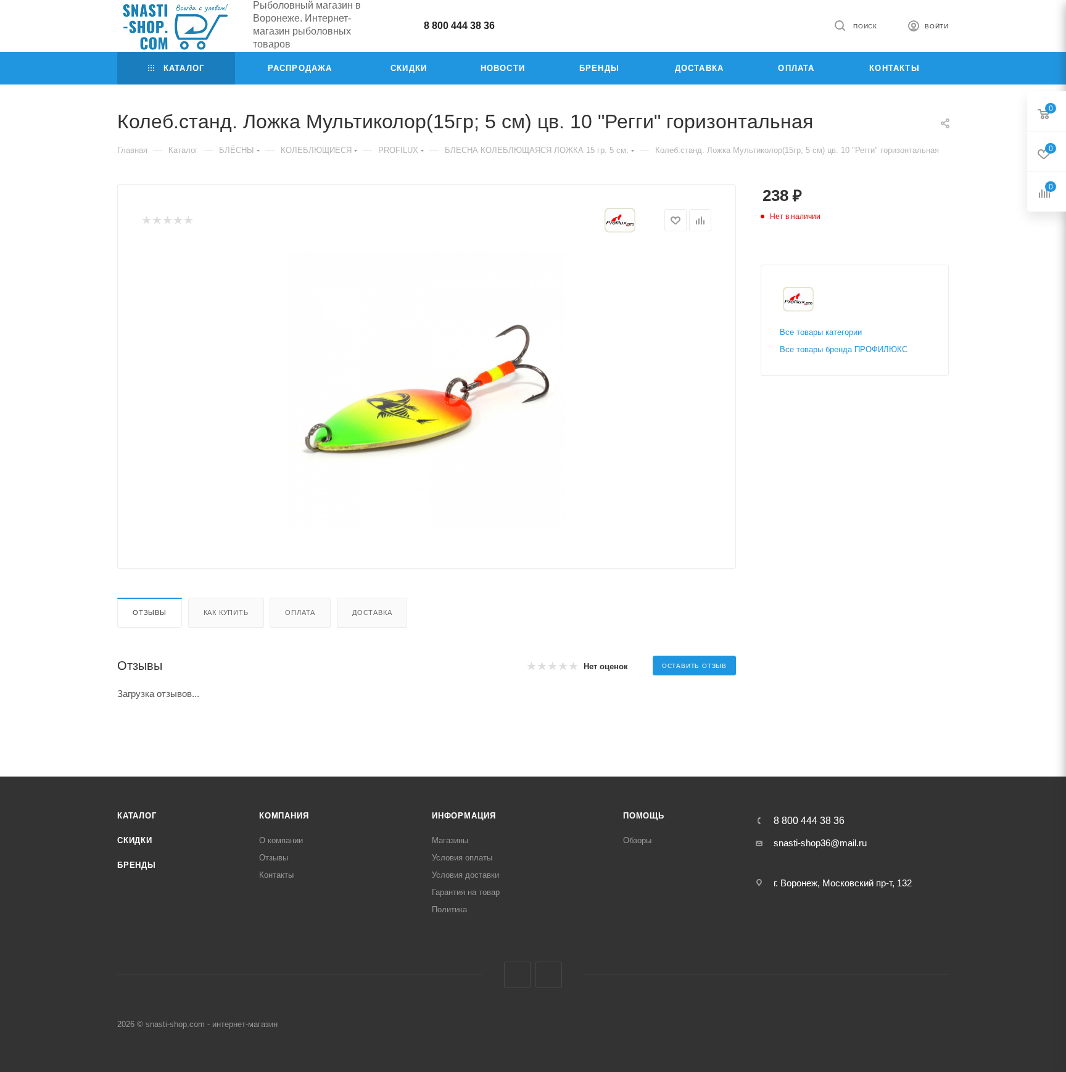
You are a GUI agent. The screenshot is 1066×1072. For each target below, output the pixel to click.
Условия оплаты (462, 857)
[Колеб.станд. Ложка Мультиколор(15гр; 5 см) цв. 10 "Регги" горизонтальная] (427, 390)
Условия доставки (465, 875)
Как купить (226, 612)
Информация (464, 815)
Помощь (643, 815)
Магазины (450, 840)
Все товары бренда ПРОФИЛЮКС (843, 349)
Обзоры (637, 840)
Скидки (134, 840)
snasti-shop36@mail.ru (820, 843)
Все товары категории (821, 332)
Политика (449, 909)
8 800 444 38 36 (459, 25)
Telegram (517, 975)
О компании (281, 840)
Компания (283, 815)
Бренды (136, 865)
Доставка (372, 612)
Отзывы (150, 612)
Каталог (137, 815)
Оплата (300, 612)
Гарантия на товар (466, 892)
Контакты (276, 875)
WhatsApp (548, 975)
